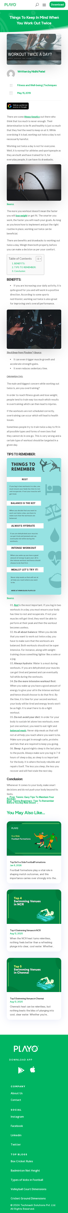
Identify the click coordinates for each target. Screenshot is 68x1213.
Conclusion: (19, 271)
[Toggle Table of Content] (37, 259)
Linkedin (16, 1135)
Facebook (17, 1126)
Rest (16, 605)
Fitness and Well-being (29, 85)
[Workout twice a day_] (44, 1078)
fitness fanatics (32, 116)
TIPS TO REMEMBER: (25, 267)
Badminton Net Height (25, 1170)
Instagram (17, 1116)
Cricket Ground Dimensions (28, 1198)
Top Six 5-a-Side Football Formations (28, 862)
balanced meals (18, 730)
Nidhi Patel (38, 71)
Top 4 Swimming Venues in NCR (25, 930)
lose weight (21, 215)
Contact (16, 1100)
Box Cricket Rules (22, 1161)
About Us (17, 1093)
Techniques (50, 85)
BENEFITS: (19, 263)
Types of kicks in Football (27, 1180)
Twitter (16, 1144)
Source (10, 204)
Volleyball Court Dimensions (28, 1189)
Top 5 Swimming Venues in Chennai (27, 998)
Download (57, 4)
